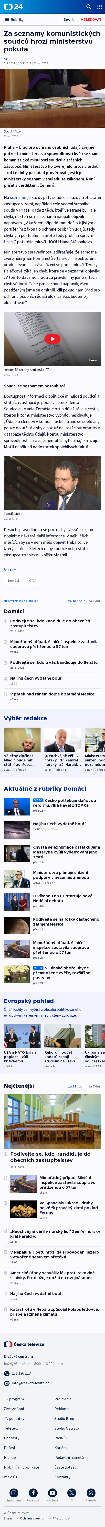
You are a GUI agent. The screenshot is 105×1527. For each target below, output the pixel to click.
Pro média (63, 1398)
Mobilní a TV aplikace (21, 1467)
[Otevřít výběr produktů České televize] (99, 6)
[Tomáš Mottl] (52, 483)
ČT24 (32, 580)
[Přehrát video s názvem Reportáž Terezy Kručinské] (52, 339)
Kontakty (62, 1476)
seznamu (18, 197)
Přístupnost (61, 1518)
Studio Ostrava (66, 1428)
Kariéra (60, 1447)
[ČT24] (13, 7)
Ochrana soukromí (33, 1518)
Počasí (9, 1447)
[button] (52, 339)
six (6, 59)
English (9, 1518)
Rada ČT (61, 1437)
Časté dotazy (65, 1467)
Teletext (11, 1428)
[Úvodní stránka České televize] (24, 1344)
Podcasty (11, 1437)
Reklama (61, 1408)
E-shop (10, 1457)
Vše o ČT (11, 1476)
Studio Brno (64, 1418)
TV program (14, 1398)
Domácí (13, 580)
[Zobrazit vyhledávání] (89, 6)
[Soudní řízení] (52, 98)
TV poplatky (14, 1418)
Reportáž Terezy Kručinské (24, 369)
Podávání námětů (69, 1457)
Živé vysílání (14, 1408)
